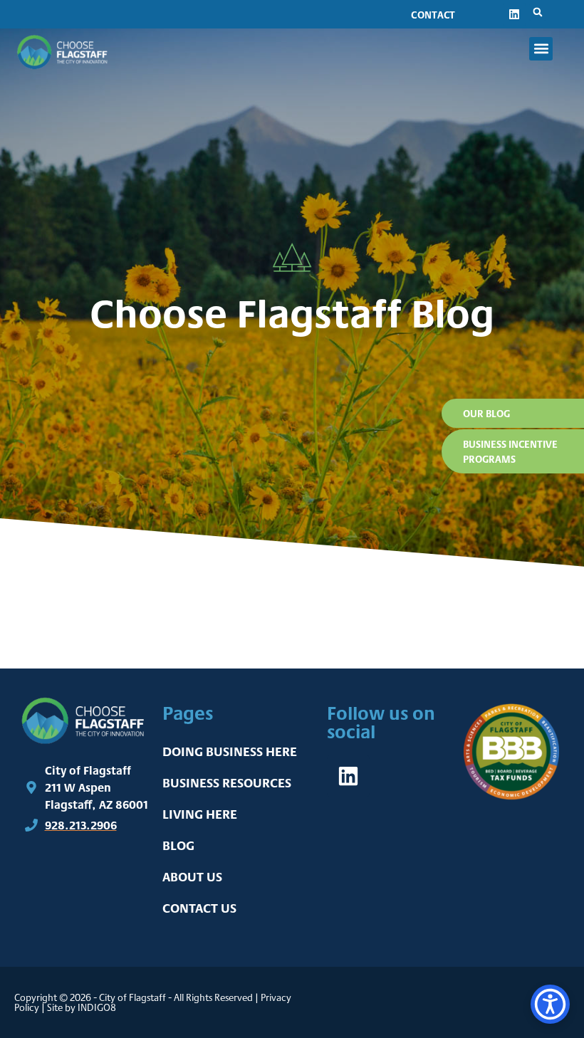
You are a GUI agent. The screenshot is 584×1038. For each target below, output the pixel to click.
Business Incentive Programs (510, 451)
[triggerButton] (550, 1004)
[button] (537, 12)
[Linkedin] (514, 14)
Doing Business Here (229, 751)
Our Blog (486, 413)
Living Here (199, 814)
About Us (192, 876)
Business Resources (226, 782)
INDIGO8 (97, 1007)
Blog (178, 845)
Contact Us (199, 908)
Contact (433, 14)
